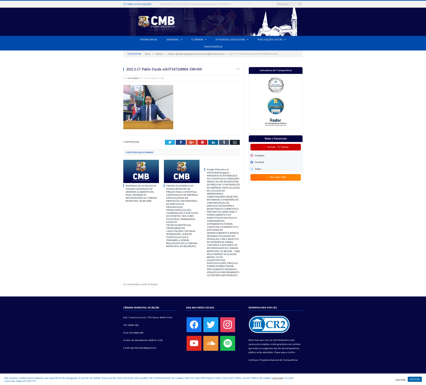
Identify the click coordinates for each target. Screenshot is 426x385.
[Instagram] (227, 324)
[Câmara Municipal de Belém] (213, 21)
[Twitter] (210, 324)
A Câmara (197, 39)
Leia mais (278, 377)
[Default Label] (194, 343)
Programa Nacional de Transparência (279, 359)
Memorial (173, 39)
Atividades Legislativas (230, 39)
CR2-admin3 (133, 78)
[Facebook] (194, 324)
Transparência (213, 46)
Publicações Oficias (270, 39)
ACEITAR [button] (415, 379)
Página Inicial (149, 39)
